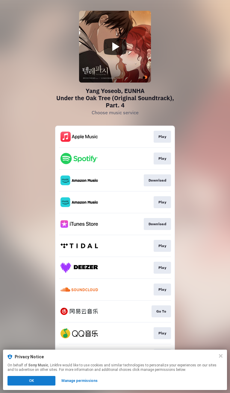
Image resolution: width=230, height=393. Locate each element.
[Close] (221, 356)
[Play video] (115, 46)
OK (31, 381)
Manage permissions (79, 381)
